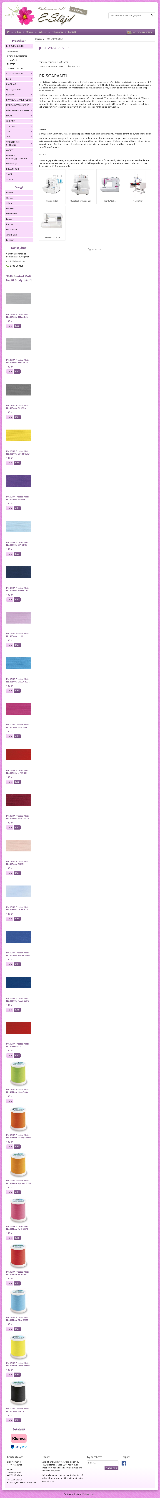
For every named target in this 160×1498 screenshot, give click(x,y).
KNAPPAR (10, 94)
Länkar (9, 218)
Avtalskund (11, 234)
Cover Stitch (12, 51)
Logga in (10, 239)
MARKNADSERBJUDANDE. (18, 105)
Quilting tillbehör (14, 89)
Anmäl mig (111, 1467)
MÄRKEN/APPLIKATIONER (18, 110)
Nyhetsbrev (57, 31)
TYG (8, 131)
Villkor (18, 31)
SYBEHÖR (10, 126)
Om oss (29, 31)
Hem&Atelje (12, 60)
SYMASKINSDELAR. (15, 73)
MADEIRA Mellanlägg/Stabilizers (16, 157)
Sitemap (10, 179)
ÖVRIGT (9, 150)
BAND (9, 78)
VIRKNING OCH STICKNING (13, 143)
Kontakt (72, 31)
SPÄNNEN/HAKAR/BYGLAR (18, 99)
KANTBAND (11, 84)
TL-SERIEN (11, 64)
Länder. (9, 192)
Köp (17, 325)
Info (10, 325)
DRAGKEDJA (11, 163)
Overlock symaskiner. (17, 55)
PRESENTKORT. (13, 168)
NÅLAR (9, 115)
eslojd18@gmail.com (15, 261)
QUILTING (10, 121)
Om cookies (11, 229)
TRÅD (8, 136)
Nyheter (42, 31)
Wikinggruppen (89, 1494)
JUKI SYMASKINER (15, 46)
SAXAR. (9, 174)
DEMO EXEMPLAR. (15, 68)
